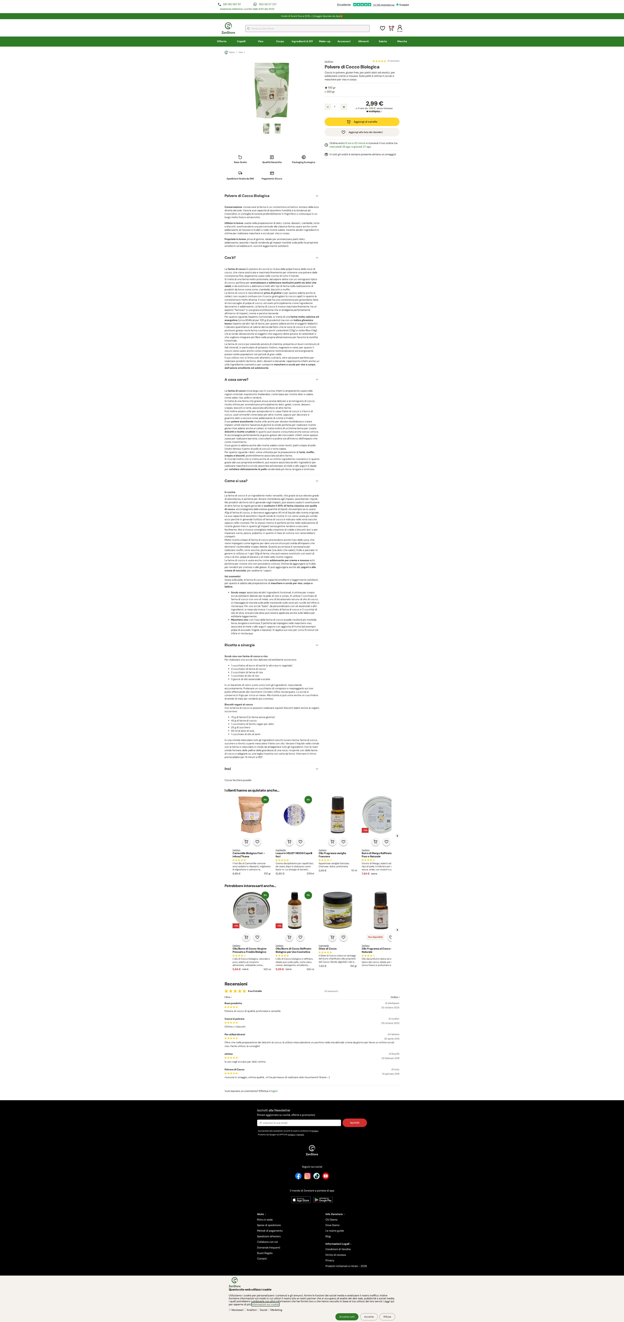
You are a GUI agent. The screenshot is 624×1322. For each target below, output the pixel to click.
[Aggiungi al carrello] (246, 842)
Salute (383, 41)
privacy (315, 1131)
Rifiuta (387, 1316)
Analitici (251, 1310)
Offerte (222, 41)
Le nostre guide (334, 1230)
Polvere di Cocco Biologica (247, 195)
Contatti (262, 1258)
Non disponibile (375, 937)
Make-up (324, 41)
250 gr (331, 91)
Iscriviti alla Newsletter (286, 1112)
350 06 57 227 (268, 4)
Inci (228, 768)
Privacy (329, 1260)
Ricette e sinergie (240, 645)
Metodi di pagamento (270, 1230)
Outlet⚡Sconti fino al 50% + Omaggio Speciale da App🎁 (312, 16)
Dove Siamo (332, 1225)
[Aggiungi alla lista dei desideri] (257, 842)
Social (263, 1310)
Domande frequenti (268, 1247)
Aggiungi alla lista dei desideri (366, 132)
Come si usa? (236, 480)
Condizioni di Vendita (338, 1249)
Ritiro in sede (265, 1219)
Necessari (237, 1310)
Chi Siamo (331, 1219)
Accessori (344, 41)
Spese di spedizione (269, 1225)
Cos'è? (230, 257)
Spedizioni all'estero (269, 1236)
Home (232, 52)
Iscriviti (354, 1122)
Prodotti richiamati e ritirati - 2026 (346, 1266)
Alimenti (363, 41)
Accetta (369, 1316)
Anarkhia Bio (281, 850)
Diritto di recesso (335, 1255)
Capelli (241, 41)
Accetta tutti (347, 1316)
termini (300, 1134)
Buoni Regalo (265, 1253)
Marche (402, 41)
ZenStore (329, 61)
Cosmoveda (324, 945)
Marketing (276, 1310)
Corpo (280, 41)
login (274, 1091)
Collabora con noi (267, 1242)
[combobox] (307, 28)
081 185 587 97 (232, 4)
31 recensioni (393, 61)
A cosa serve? (236, 379)
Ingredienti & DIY (302, 41)
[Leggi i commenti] (379, 61)
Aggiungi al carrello (365, 121)
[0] (391, 30)
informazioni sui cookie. (265, 1304)
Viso (260, 41)
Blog (328, 1236)
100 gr (332, 87)
